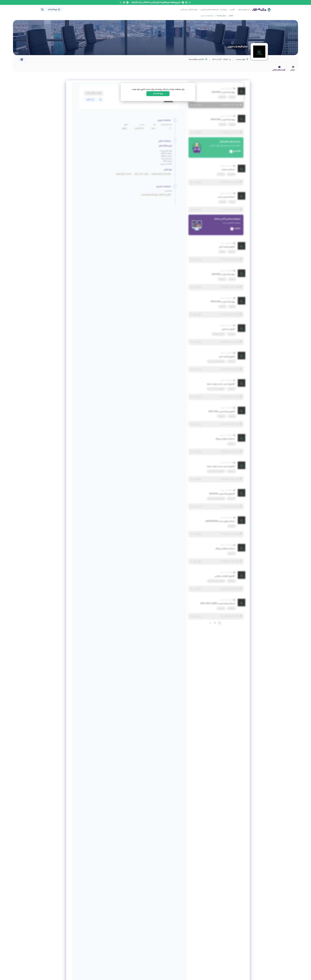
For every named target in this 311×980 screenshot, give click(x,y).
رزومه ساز (223, 9)
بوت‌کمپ (183, 9)
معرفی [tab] (292, 70)
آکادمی (232, 9)
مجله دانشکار (192, 9)
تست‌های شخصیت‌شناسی (210, 9)
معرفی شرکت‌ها (221, 16)
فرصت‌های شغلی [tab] (278, 70)
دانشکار (231, 16)
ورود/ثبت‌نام (158, 93)
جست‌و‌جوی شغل (244, 9)
